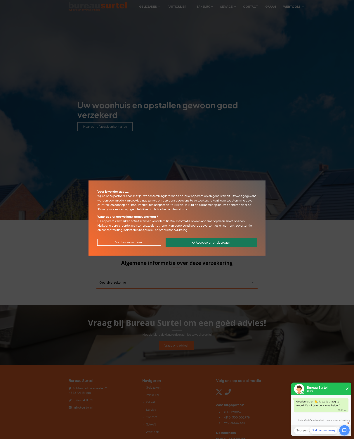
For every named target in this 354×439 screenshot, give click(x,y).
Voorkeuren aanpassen (129, 242)
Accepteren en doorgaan (212, 242)
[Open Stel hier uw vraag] (344, 429)
